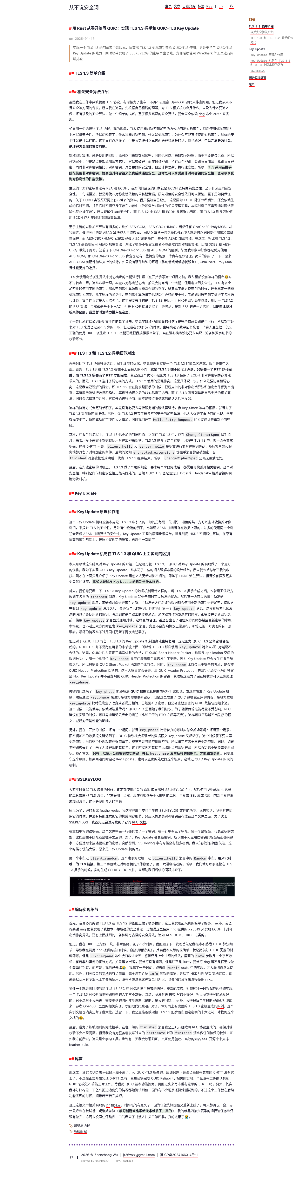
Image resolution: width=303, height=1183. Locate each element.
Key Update (257, 49)
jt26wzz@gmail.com (139, 1155)
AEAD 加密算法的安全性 (101, 534)
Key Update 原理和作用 (266, 55)
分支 (117, 1105)
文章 (177, 6)
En (221, 6)
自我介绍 (189, 6)
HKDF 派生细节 (141, 989)
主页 (168, 6)
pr (108, 1105)
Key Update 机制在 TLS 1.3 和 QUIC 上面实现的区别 (270, 63)
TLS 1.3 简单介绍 (261, 26)
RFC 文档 (139, 822)
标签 (201, 6)
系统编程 (80, 1131)
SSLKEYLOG (257, 71)
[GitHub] (73, 1157)
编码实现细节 (257, 77)
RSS (209, 6)
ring (202, 114)
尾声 (252, 84)
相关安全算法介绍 (262, 32)
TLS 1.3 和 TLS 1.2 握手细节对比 (271, 40)
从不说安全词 (84, 7)
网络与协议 (82, 1126)
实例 (220, 1006)
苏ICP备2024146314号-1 (179, 1155)
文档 (105, 973)
